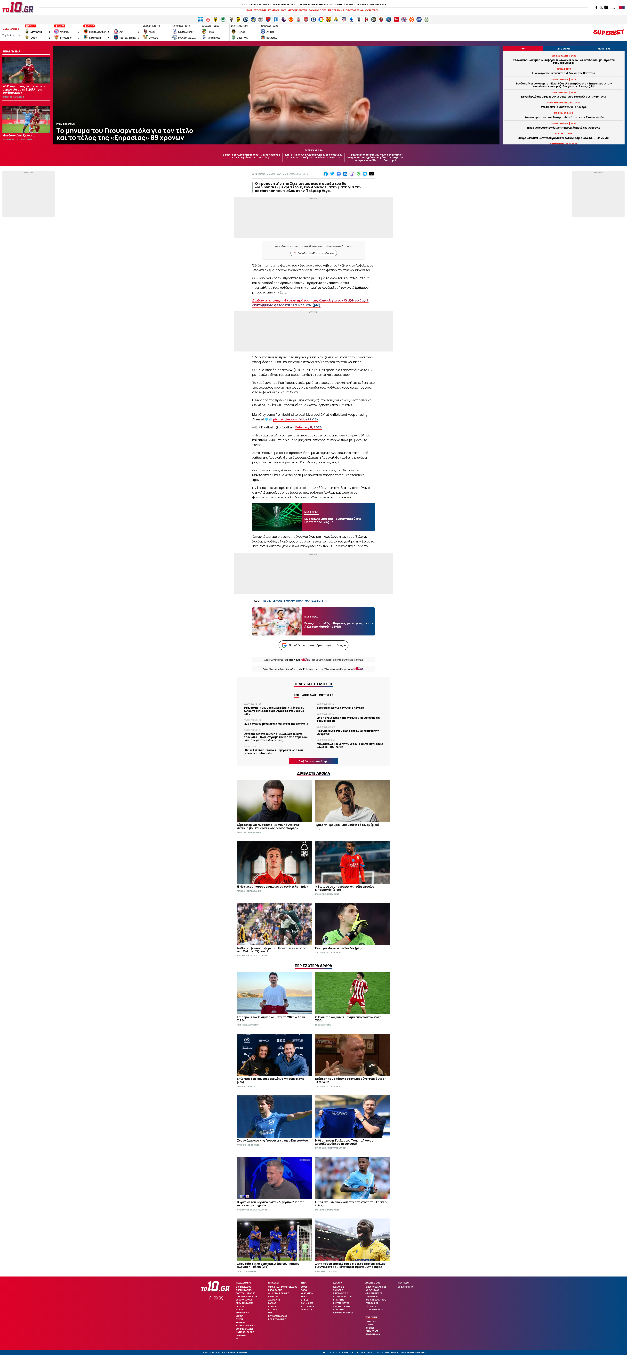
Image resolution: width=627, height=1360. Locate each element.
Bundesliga (242, 1312)
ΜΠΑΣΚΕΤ (265, 4)
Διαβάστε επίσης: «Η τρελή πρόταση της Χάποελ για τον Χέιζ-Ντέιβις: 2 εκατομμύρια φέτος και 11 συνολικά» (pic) (310, 302)
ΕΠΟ (238, 1338)
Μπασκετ (273, 1282)
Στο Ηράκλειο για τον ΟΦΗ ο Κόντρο (564, 107)
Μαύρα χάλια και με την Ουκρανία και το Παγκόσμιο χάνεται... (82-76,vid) (564, 138)
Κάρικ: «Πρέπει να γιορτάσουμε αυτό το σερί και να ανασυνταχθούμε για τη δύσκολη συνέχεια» (313, 156)
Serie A (239, 1309)
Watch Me (371, 1317)
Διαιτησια (241, 1335)
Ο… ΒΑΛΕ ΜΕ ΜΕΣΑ (374, 1309)
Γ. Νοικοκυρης (341, 1293)
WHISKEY (421, 1352)
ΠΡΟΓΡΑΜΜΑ (336, 10)
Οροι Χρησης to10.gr (371, 1352)
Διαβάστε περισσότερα (313, 761)
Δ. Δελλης (338, 1290)
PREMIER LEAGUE (272, 600)
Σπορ (304, 1282)
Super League (243, 1286)
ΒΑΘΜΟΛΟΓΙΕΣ (318, 10)
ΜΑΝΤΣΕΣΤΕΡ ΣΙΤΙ (316, 600)
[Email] (371, 174)
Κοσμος (240, 1322)
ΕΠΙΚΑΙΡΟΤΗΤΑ (405, 1286)
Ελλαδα (272, 1303)
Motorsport (308, 1306)
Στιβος (304, 1299)
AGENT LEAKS (372, 1290)
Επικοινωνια (392, 1352)
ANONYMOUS (319, 4)
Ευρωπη (240, 1319)
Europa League (244, 1299)
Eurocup (273, 1296)
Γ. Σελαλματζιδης (342, 1296)
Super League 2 (244, 1290)
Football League (245, 1293)
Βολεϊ (304, 1286)
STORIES (370, 1328)
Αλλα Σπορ (306, 1309)
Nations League (245, 1332)
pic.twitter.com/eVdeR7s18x (295, 419)
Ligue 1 (239, 1316)
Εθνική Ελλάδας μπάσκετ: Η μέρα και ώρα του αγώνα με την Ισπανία (563, 96)
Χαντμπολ (307, 1293)
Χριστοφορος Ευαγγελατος (269, 173)
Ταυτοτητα (327, 1352)
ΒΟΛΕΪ (285, 4)
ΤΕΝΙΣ (294, 4)
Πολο (304, 1290)
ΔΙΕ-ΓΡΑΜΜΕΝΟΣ (373, 1293)
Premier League (244, 1303)
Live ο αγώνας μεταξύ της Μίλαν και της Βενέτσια (563, 73)
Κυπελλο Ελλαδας (245, 1325)
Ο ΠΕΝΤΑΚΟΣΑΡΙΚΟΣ (375, 1286)
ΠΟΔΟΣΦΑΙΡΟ (249, 4)
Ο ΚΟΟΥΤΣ (370, 1306)
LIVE (283, 10)
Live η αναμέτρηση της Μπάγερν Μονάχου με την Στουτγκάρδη (564, 117)
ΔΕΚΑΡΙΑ (304, 4)
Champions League (246, 1296)
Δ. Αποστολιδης (341, 1306)
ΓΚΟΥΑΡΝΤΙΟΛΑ (293, 600)
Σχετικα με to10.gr (347, 1352)
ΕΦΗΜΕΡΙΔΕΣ (371, 1331)
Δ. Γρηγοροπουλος (343, 1312)
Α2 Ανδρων (274, 1299)
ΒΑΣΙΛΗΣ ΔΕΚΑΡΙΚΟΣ (375, 1299)
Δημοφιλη (309, 695)
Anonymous (372, 1282)
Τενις (304, 1296)
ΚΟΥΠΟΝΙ (273, 10)
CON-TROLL (372, 10)
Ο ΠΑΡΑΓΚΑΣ (371, 1296)
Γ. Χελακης (339, 1286)
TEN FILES (362, 4)
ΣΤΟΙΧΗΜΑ (259, 10)
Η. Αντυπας (339, 1309)
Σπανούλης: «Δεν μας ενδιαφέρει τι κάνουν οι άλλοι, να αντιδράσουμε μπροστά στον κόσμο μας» (564, 61)
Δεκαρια (337, 1282)
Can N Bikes (307, 1303)
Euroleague (275, 1290)
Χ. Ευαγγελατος (341, 1303)
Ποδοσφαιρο (243, 1282)
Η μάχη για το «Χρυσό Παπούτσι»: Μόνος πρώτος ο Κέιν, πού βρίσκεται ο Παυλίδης (250, 156)
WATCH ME (336, 4)
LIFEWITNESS (378, 4)
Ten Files (403, 1282)
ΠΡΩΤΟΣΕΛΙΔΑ (355, 10)
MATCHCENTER (297, 10)
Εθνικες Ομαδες (244, 1328)
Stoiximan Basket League (282, 1286)
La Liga (240, 1306)
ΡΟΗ (249, 10)
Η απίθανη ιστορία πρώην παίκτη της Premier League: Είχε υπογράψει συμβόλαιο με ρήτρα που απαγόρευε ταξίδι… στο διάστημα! (375, 157)
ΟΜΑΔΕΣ (349, 4)
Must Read (326, 695)
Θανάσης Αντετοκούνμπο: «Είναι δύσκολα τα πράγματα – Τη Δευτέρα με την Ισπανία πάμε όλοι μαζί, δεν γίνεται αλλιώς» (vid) (563, 85)
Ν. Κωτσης (338, 1299)
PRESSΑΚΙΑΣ (371, 1303)
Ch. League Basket (278, 1293)
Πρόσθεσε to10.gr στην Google (316, 253)
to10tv (369, 1324)
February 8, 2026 (308, 427)
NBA (270, 1312)
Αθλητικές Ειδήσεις (302, 669)
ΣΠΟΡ (276, 4)
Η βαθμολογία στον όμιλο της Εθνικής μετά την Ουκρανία (563, 127)
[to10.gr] (17, 7)
